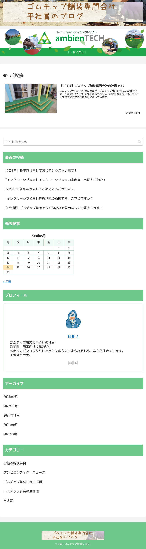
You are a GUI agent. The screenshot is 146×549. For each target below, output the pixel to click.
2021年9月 (11, 424)
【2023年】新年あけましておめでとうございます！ (40, 170)
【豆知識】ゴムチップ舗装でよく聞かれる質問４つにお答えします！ (53, 207)
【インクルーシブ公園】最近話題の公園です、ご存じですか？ (48, 198)
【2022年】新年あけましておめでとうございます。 (40, 189)
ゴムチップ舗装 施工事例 (23, 481)
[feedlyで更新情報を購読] (70, 363)
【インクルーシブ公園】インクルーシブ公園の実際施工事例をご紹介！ (55, 179)
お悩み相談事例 (15, 463)
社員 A (73, 336)
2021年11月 (12, 415)
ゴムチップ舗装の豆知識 (21, 491)
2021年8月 (11, 434)
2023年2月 (11, 396)
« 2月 (7, 281)
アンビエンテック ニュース (24, 472)
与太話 (8, 500)
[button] (139, 142)
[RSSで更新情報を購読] (75, 363)
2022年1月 (11, 406)
